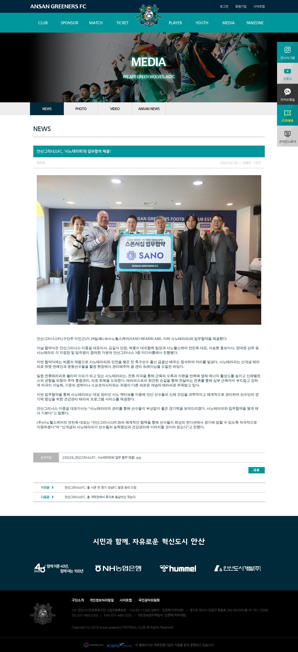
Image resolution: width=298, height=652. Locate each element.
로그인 (224, 6)
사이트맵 (259, 6)
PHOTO (81, 108)
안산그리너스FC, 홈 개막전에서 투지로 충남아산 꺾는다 (100, 497)
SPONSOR (69, 22)
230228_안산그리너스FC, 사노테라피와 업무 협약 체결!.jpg (101, 457)
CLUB (43, 22)
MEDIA (228, 22)
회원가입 (241, 6)
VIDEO (115, 108)
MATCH (96, 22)
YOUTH (202, 22)
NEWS (47, 108)
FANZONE (255, 22)
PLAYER (175, 22)
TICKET (122, 22)
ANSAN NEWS (149, 108)
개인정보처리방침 (102, 600)
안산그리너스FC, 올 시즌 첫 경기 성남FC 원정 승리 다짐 (100, 487)
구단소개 (78, 600)
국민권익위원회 (149, 600)
